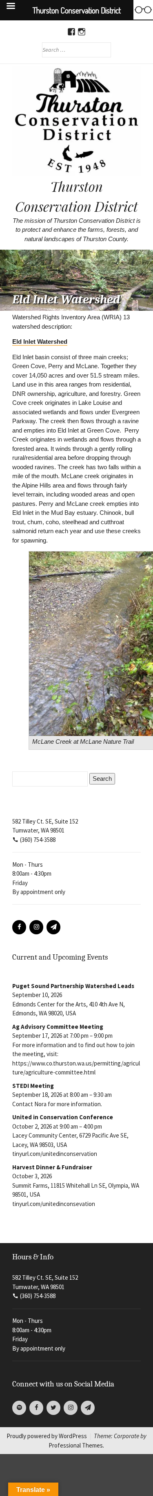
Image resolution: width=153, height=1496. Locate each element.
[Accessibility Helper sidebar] (143, 10)
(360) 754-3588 (37, 840)
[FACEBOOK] (71, 32)
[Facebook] (19, 927)
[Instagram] (36, 927)
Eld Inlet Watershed (39, 341)
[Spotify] (19, 1408)
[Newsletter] (53, 927)
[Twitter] (53, 1408)
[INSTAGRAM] (82, 32)
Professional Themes (76, 1445)
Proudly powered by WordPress (47, 1436)
